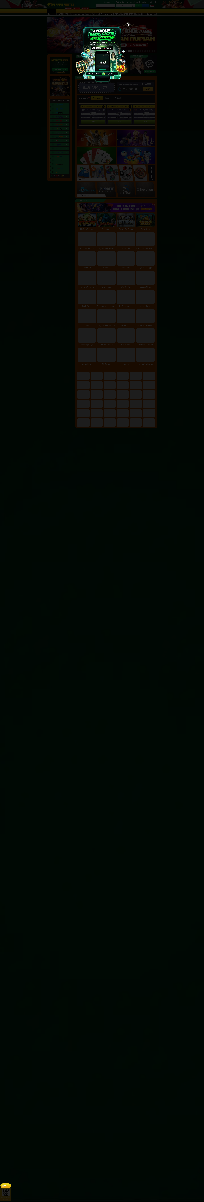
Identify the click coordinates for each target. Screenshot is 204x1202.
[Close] (128, 24)
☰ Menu (5, 1186)
